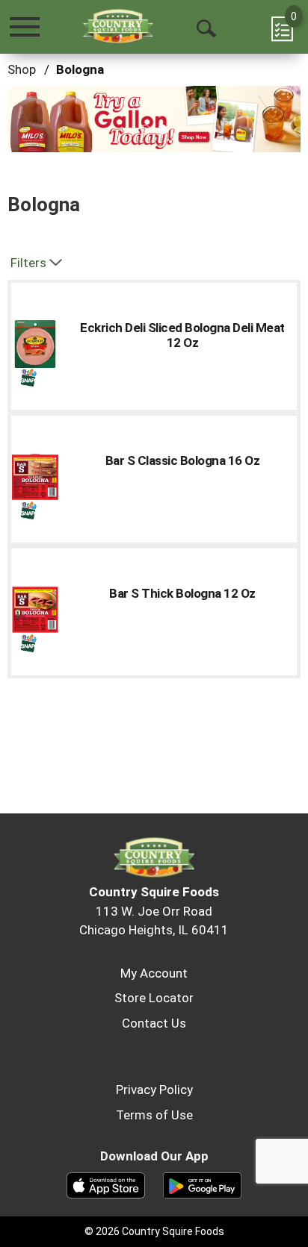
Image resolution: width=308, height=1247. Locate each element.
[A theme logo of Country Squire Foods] (118, 26)
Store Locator (154, 997)
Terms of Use (154, 1114)
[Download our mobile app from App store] (106, 1184)
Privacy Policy (154, 1089)
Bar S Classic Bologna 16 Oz (182, 460)
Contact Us (154, 1023)
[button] (154, 117)
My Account (154, 973)
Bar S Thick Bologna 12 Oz (182, 593)
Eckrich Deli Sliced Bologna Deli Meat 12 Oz (182, 335)
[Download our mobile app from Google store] (202, 1184)
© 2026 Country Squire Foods (154, 1231)
